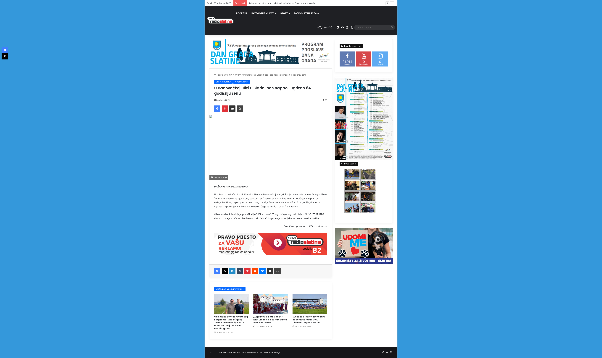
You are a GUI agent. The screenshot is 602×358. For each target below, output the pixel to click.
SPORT (284, 13)
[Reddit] (255, 271)
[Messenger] (262, 271)
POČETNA (241, 13)
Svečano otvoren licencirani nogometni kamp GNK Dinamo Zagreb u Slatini (309, 319)
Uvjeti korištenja (272, 352)
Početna (220, 75)
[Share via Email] (232, 108)
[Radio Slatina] (220, 20)
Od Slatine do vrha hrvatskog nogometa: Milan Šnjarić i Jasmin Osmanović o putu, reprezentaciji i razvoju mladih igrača (231, 322)
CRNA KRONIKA (233, 75)
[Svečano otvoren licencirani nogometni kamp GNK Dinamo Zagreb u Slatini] (310, 304)
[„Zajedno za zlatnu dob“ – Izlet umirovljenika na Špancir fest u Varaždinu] (270, 304)
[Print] (240, 108)
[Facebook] (217, 108)
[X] (225, 271)
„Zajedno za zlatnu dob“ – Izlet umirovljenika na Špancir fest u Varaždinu (283, 3)
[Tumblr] (240, 271)
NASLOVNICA (241, 81)
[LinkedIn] (232, 271)
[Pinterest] (225, 108)
